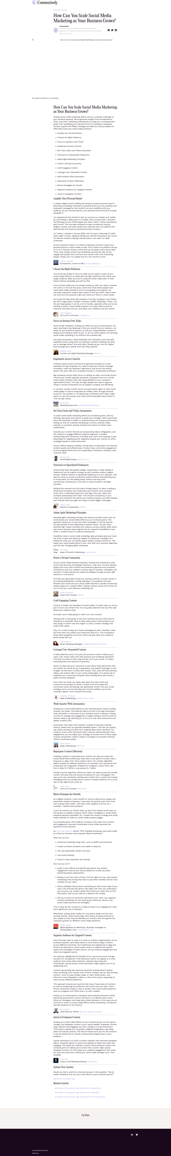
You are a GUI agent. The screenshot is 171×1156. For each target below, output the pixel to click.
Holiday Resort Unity (85, 698)
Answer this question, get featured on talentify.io (78, 1092)
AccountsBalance (92, 263)
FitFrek (81, 595)
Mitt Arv (97, 353)
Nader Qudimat (66, 593)
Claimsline (92, 1061)
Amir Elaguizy (65, 313)
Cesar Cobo (65, 505)
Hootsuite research (64, 831)
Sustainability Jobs (85, 930)
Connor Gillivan (66, 261)
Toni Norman (65, 642)
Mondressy (82, 789)
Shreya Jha (64, 457)
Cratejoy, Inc (84, 315)
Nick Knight (65, 1009)
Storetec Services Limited (91, 1012)
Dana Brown (65, 743)
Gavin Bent (64, 403)
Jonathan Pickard (67, 696)
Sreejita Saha (65, 351)
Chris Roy (64, 1059)
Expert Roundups (60, 10)
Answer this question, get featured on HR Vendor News (81, 1097)
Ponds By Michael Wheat (88, 405)
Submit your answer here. (64, 1079)
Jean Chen (64, 786)
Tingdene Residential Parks (94, 644)
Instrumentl (90, 552)
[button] (108, 30)
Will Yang (64, 550)
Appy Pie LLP (83, 459)
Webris (83, 507)
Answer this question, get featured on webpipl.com (79, 1088)
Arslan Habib (65, 925)
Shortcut (80, 746)
